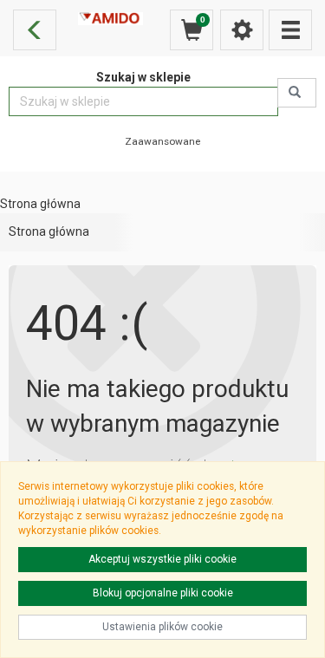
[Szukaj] (296, 92)
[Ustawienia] (241, 30)
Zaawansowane (162, 141)
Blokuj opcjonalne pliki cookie (163, 593)
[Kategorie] (290, 30)
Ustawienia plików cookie (162, 627)
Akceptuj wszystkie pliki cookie (162, 559)
